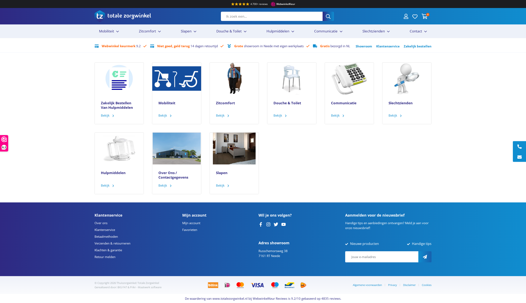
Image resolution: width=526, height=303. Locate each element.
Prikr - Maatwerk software (145, 287)
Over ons (101, 223)
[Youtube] (283, 224)
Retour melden (105, 257)
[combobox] (272, 16)
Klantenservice (388, 46)
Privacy (392, 285)
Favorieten (189, 230)
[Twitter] (276, 224)
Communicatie (326, 31)
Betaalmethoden (106, 236)
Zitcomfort (147, 31)
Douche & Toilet (229, 31)
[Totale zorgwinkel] (123, 16)
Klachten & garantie (108, 250)
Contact (416, 31)
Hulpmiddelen (277, 31)
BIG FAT (122, 287)
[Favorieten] (415, 16)
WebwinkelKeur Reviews (270, 298)
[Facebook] (260, 224)
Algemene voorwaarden (367, 285)
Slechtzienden (373, 31)
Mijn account (191, 223)
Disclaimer (409, 285)
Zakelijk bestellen (417, 46)
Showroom (364, 46)
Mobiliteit (106, 31)
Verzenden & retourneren (112, 243)
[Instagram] (268, 224)
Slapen (186, 31)
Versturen (424, 256)
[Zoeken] (328, 16)
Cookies (426, 285)
